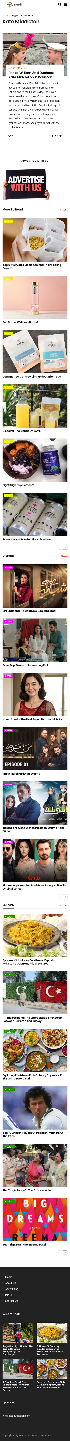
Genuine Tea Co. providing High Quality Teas (32, 377)
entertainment (17, 68)
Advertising (11, 1288)
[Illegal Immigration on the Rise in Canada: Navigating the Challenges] (18, 1333)
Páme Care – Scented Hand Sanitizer (27, 539)
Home (5, 15)
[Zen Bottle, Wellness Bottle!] (35, 297)
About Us (10, 1283)
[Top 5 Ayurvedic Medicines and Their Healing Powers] (35, 239)
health (63, 209)
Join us (9, 1294)
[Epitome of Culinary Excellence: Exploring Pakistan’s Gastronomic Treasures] (35, 935)
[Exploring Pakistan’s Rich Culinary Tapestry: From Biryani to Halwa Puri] (35, 1050)
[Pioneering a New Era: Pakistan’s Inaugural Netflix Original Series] (35, 860)
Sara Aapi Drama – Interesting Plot (25, 665)
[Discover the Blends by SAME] (35, 405)
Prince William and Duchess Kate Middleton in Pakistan (31, 75)
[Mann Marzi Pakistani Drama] (35, 748)
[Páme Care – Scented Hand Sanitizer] (35, 514)
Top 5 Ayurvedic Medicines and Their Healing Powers (32, 266)
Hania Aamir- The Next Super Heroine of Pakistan (35, 719)
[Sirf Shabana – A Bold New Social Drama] (35, 586)
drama (64, 556)
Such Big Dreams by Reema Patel (24, 1245)
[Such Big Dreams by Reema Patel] (35, 1219)
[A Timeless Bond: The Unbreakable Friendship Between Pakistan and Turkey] (35, 992)
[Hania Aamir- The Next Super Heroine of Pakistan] (35, 694)
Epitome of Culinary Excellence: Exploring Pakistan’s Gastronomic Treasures (29, 962)
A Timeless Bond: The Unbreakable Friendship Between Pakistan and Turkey (32, 1019)
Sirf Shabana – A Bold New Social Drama (29, 611)
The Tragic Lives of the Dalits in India (27, 1190)
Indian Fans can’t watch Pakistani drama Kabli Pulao (33, 829)
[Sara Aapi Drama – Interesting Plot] (35, 640)
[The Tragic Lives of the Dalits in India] (35, 1165)
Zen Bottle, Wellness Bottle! (20, 322)
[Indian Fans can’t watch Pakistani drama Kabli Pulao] (35, 803)
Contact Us (11, 1300)
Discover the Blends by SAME (21, 431)
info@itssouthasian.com (16, 1415)
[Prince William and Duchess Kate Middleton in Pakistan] (35, 54)
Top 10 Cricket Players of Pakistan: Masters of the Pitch (33, 1134)
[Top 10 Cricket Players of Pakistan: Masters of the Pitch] (35, 1107)
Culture (63, 905)
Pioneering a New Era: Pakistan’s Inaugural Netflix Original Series (35, 887)
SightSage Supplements (18, 485)
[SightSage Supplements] (35, 460)
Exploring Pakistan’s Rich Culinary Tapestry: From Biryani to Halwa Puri (35, 1076)
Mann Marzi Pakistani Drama (21, 774)
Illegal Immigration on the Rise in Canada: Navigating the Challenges (18, 1350)
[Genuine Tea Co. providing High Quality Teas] (35, 351)
